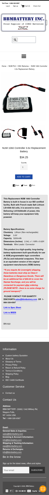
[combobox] (25, 39)
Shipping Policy (12, 373)
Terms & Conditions (13, 370)
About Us (9, 358)
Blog (7, 376)
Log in (8, 6)
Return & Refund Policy (15, 367)
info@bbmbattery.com (12, 440)
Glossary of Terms (13, 361)
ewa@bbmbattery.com (12, 446)
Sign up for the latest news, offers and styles (22, 463)
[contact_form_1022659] (42, 488)
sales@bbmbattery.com (26, 299)
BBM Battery (30, 486)
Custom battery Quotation (16, 355)
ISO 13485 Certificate (14, 380)
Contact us (10, 393)
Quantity (24, 163)
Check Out (36, 6)
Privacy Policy (11, 364)
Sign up (15, 6)
